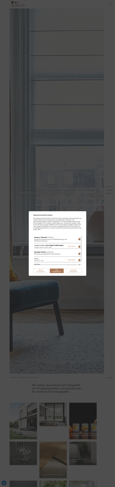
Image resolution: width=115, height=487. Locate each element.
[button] (79, 239)
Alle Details (71, 246)
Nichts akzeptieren (41, 270)
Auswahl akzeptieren (73, 270)
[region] (57, 250)
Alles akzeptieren (57, 270)
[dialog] (57, 243)
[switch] (79, 239)
